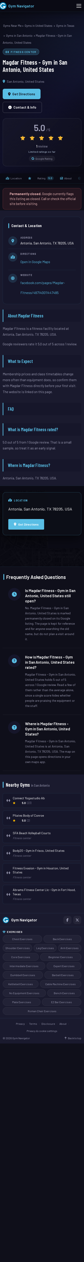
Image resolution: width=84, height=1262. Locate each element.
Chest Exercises (22, 939)
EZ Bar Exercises (61, 1002)
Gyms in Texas (65, 25)
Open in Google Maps (35, 262)
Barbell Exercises (63, 975)
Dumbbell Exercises (22, 975)
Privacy (20, 1023)
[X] (77, 920)
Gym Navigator (24, 919)
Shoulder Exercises (17, 948)
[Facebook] (67, 920)
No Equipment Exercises (24, 993)
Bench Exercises (64, 993)
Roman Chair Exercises (42, 1011)
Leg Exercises (45, 948)
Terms (33, 1023)
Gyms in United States (38, 25)
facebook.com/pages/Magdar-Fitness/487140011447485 (42, 288)
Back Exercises (62, 939)
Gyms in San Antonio (19, 35)
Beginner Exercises (60, 957)
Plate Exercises (21, 1002)
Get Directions (23, 94)
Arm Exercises (69, 948)
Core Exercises (20, 957)
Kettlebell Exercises (20, 984)
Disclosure (48, 1023)
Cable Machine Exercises (60, 984)
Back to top (74, 1038)
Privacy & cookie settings (42, 1030)
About (63, 1023)
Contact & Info (24, 107)
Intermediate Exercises (24, 966)
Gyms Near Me (12, 25)
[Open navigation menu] (79, 6)
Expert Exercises (64, 966)
